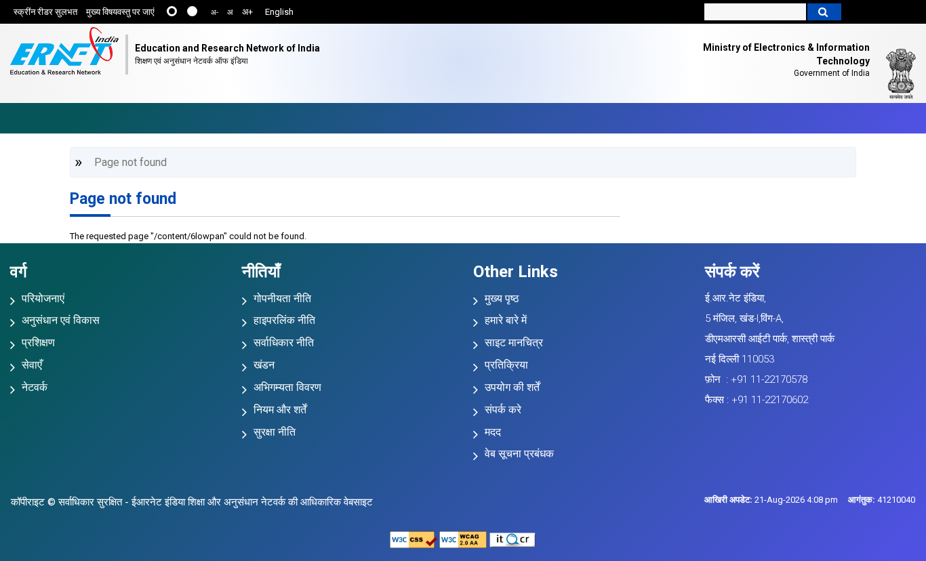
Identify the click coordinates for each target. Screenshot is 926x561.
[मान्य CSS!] (413, 539)
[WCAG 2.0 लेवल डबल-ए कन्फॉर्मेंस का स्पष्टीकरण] (463, 539)
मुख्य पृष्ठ (502, 298)
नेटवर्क (34, 387)
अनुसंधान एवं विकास (61, 320)
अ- (214, 12)
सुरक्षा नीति (275, 431)
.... (192, 11)
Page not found (123, 199)
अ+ (247, 12)
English (279, 12)
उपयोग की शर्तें (512, 387)
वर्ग (18, 271)
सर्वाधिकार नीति (284, 342)
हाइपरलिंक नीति (284, 320)
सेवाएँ (32, 364)
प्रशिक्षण (38, 342)
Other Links (515, 271)
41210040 (881, 500)
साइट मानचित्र (514, 342)
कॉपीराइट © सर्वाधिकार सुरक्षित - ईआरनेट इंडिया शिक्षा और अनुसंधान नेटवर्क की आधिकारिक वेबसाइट (192, 502)
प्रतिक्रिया (506, 364)
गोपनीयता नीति (282, 298)
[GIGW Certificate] (512, 539)
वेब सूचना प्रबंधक (519, 453)
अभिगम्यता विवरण (287, 387)
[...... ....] (182, 12)
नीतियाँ (261, 271)
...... (172, 11)
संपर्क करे (503, 409)
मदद (493, 431)
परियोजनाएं (43, 298)
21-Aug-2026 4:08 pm (771, 500)
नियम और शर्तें (280, 409)
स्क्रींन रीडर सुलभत (45, 12)
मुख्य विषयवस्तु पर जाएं (120, 12)
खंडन (264, 364)
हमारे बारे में (506, 320)
